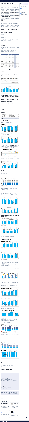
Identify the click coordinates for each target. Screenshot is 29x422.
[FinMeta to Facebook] (2, 421)
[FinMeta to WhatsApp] (6, 421)
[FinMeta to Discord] (3, 421)
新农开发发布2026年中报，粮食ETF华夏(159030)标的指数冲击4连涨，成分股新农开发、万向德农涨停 (5, 404)
